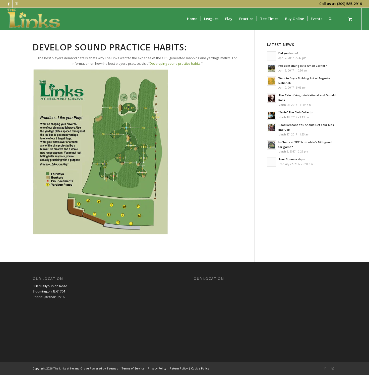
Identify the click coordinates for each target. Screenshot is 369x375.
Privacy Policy (157, 368)
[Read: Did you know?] (271, 55)
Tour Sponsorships (291, 159)
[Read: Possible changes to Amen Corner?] (271, 68)
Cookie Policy (200, 368)
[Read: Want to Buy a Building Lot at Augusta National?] (271, 81)
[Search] (330, 19)
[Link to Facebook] (8, 4)
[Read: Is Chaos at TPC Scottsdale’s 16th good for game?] (271, 144)
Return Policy (179, 368)
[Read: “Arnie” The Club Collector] (271, 115)
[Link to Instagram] (16, 4)
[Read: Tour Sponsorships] (271, 162)
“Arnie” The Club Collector (296, 112)
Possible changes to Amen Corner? (302, 65)
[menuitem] (192, 19)
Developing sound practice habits (175, 63)
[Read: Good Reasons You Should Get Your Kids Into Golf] (271, 127)
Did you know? (288, 53)
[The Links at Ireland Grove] (34, 19)
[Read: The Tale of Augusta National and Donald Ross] (271, 98)
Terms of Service (133, 368)
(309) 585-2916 (349, 3)
